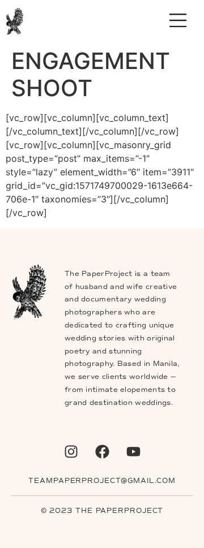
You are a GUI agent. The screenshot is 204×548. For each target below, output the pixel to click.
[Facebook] (102, 452)
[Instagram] (71, 452)
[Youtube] (133, 452)
